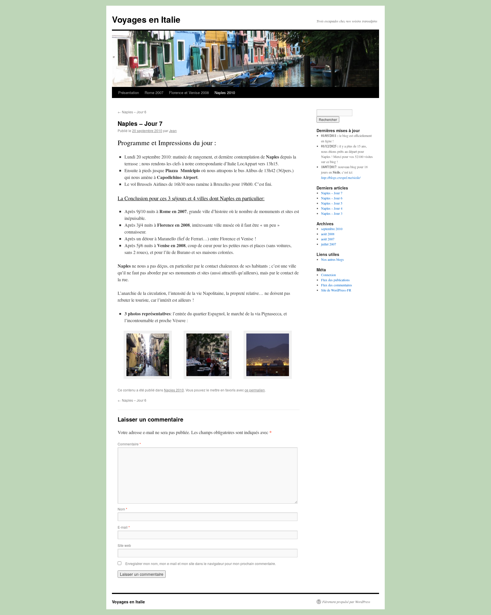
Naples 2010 (225, 92)
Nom (122, 508)
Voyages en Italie (146, 19)
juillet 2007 (328, 244)
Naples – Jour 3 (331, 213)
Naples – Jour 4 (331, 208)
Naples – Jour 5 (331, 203)
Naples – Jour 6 (132, 111)
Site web (124, 545)
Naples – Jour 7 (331, 193)
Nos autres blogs (332, 259)
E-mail (124, 527)
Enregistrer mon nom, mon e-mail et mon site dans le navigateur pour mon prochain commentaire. (200, 563)
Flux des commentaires (336, 285)
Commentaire (129, 443)
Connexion (328, 274)
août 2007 (327, 239)
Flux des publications (335, 280)
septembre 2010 (331, 228)
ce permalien (255, 389)
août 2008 (327, 234)
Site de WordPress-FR (336, 290)
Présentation (128, 92)
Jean (173, 130)
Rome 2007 (154, 92)
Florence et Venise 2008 (189, 92)
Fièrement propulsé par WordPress (346, 601)
